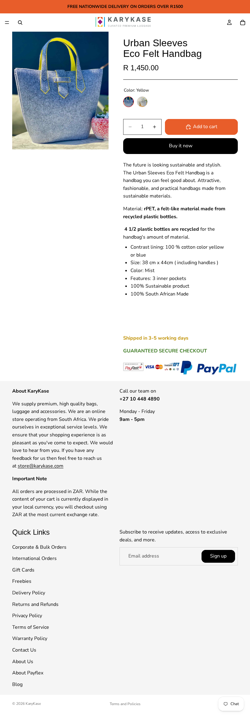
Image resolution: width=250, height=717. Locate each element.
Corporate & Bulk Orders (39, 547)
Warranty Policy (29, 638)
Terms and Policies (125, 703)
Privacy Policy (27, 615)
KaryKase (33, 703)
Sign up (218, 556)
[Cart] (242, 22)
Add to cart (205, 126)
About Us (22, 661)
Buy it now (180, 145)
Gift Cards (23, 570)
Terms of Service (30, 627)
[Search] (20, 22)
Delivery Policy (28, 592)
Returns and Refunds (35, 604)
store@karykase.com (40, 466)
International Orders (34, 558)
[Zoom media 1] (60, 90)
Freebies (21, 581)
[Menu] (7, 23)
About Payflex (27, 673)
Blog (17, 684)
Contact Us (24, 650)
